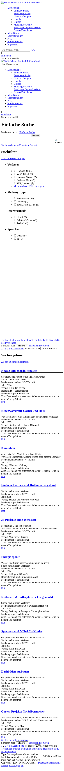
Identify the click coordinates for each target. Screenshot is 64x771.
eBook (20, 217)
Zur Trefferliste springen (13, 158)
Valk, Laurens (23, 183)
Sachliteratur (23, 198)
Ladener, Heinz (24, 180)
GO (33, 49)
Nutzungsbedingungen (12, 765)
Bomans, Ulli (23, 171)
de (18, 238)
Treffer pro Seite (49, 348)
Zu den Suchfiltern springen (15, 361)
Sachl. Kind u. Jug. (26, 204)
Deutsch (21, 235)
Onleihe (21, 201)
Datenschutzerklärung (48, 762)
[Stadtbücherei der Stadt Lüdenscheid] (20, 2)
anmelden (6, 55)
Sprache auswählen (10, 58)
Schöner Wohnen (25, 220)
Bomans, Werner (25, 177)
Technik (21, 223)
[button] (59, 141)
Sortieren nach (8, 345)
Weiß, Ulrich (23, 174)
